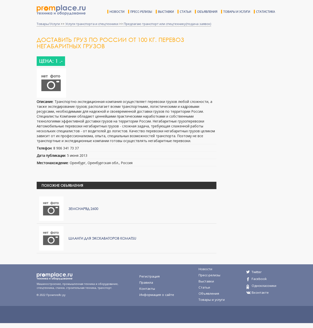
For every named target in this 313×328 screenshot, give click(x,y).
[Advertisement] (261, 75)
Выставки (166, 11)
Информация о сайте (156, 294)
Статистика (265, 11)
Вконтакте (260, 292)
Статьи (185, 11)
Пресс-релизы (141, 11)
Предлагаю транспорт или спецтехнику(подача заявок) (167, 24)
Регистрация (149, 276)
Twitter (257, 272)
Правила (146, 282)
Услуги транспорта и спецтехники (91, 24)
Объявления (207, 11)
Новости (117, 11)
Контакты (147, 288)
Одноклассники (264, 285)
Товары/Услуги (48, 24)
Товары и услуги (236, 11)
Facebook (259, 279)
